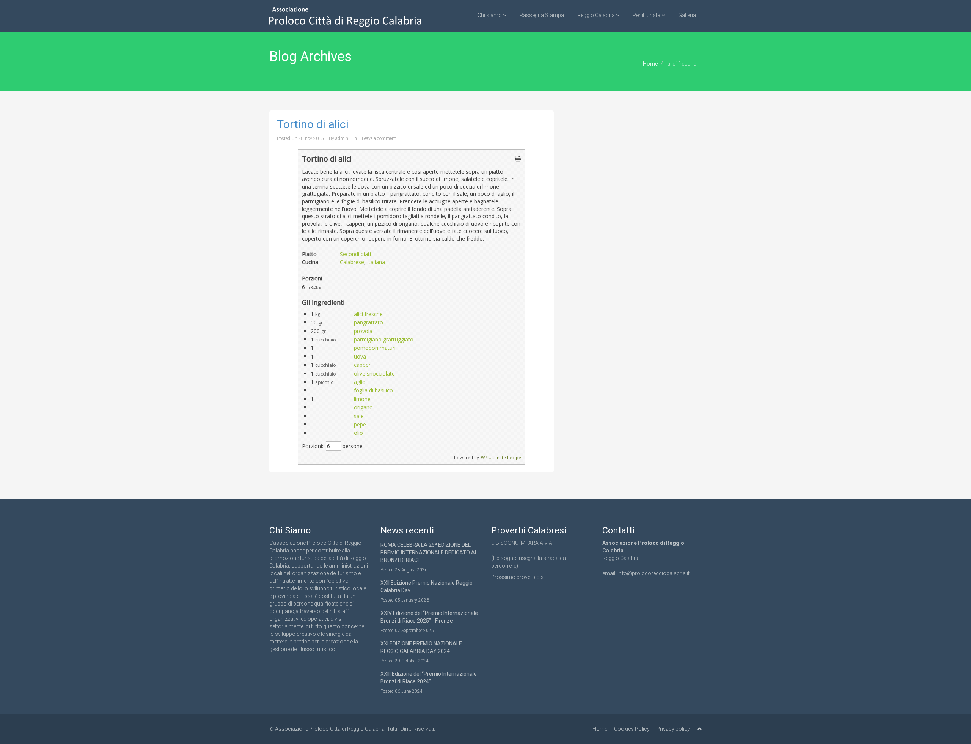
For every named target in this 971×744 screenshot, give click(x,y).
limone (362, 399)
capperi (363, 364)
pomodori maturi (375, 347)
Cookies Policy (632, 729)
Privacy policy (673, 729)
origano (363, 407)
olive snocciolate (374, 373)
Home (650, 64)
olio (358, 432)
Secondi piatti (356, 254)
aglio (360, 381)
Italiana (376, 262)
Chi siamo (490, 15)
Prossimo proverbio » (517, 577)
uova (360, 356)
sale (359, 416)
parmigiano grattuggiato (383, 339)
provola (363, 331)
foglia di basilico (373, 390)
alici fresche (368, 314)
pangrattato (368, 322)
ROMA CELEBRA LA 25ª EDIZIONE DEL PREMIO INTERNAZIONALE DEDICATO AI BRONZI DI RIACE (428, 552)
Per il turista (647, 15)
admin (341, 138)
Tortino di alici (313, 124)
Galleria (687, 15)
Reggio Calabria (596, 15)
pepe (360, 424)
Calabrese (352, 262)
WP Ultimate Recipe (501, 457)
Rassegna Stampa (542, 15)
